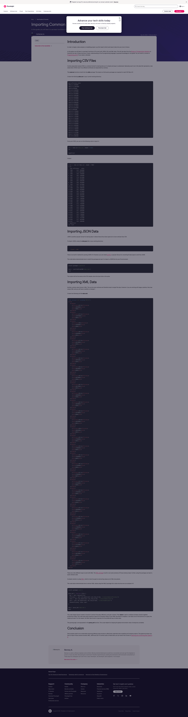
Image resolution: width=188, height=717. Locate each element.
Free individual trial (87, 28)
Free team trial (102, 28)
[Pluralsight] (9, 6)
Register (116, 2)
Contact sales (167, 11)
